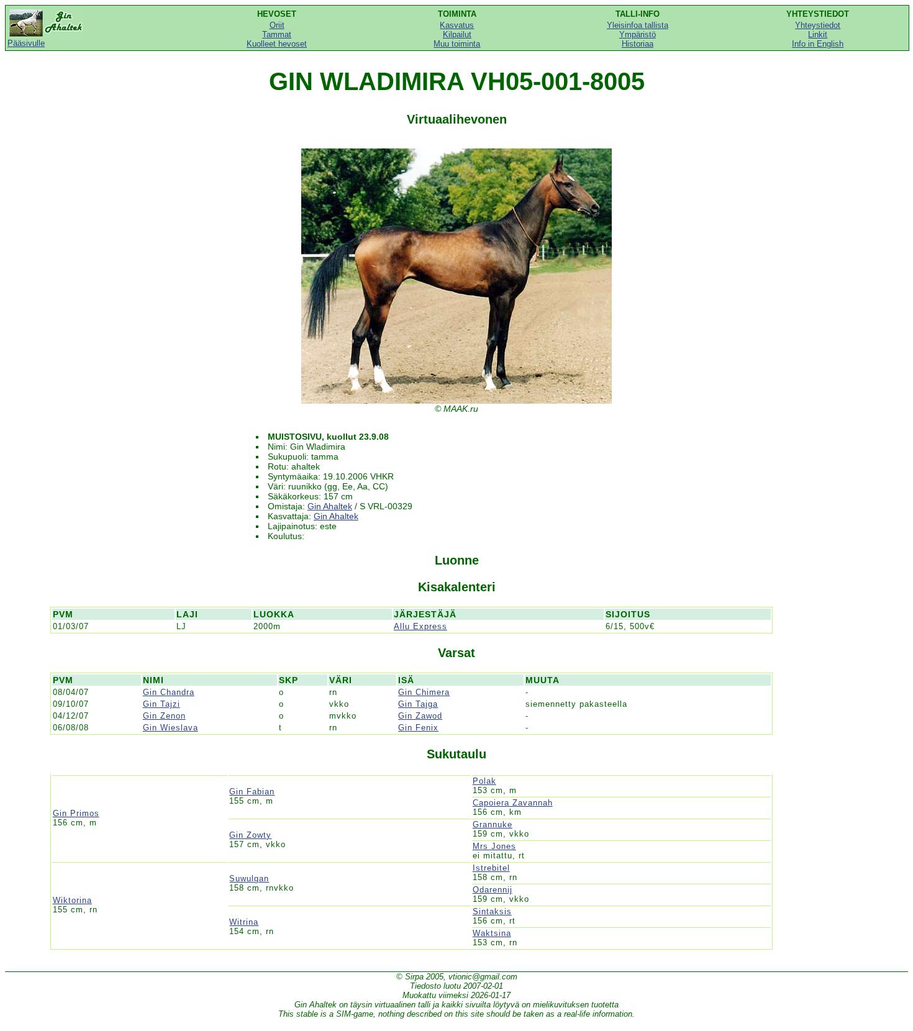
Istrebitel (491, 868)
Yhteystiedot (817, 25)
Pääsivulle (26, 43)
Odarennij (492, 889)
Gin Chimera (424, 692)
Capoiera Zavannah (513, 802)
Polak (484, 781)
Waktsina (492, 933)
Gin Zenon (164, 715)
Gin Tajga (418, 704)
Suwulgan (249, 878)
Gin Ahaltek (329, 506)
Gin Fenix (418, 727)
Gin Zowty (250, 835)
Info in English (817, 43)
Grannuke (492, 824)
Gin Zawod (420, 715)
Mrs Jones (494, 846)
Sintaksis (492, 911)
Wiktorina (72, 900)
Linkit (817, 34)
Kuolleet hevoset (277, 43)
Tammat (276, 34)
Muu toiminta (457, 43)
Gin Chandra (168, 692)
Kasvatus (457, 25)
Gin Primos (76, 813)
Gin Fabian (252, 791)
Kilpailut (457, 34)
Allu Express (420, 626)
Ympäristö (637, 34)
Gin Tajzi (161, 704)
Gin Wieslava (170, 727)
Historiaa (637, 43)
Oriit (277, 25)
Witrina (243, 922)
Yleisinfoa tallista (637, 25)
